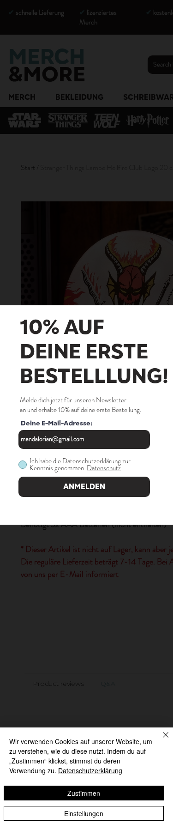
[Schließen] (160, 740)
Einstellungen (83, 813)
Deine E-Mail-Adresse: (56, 423)
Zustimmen (83, 793)
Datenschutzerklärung (90, 770)
